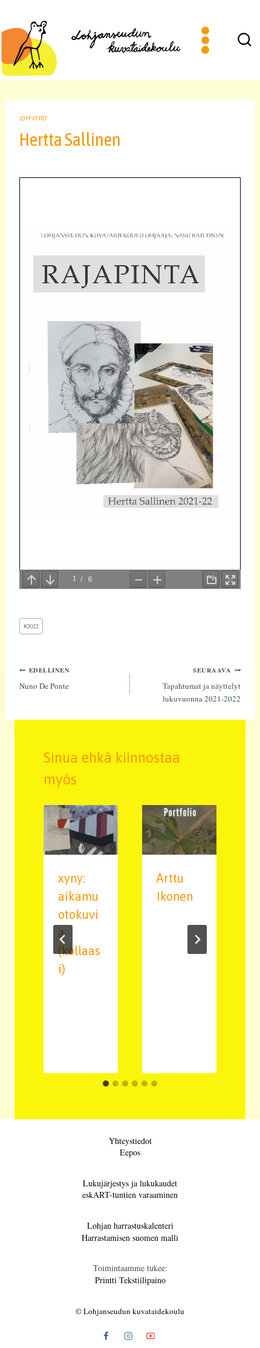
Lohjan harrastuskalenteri (130, 1225)
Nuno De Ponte (44, 678)
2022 (31, 626)
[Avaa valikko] (205, 40)
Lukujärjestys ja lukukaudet (130, 1183)
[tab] (106, 1083)
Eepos (130, 1152)
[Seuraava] (197, 939)
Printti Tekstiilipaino (130, 1280)
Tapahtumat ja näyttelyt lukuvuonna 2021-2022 (202, 684)
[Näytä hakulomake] (244, 40)
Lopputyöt (33, 119)
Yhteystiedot (130, 1140)
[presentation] (81, 830)
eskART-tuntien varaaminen (130, 1194)
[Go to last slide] (63, 939)
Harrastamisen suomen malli (130, 1237)
